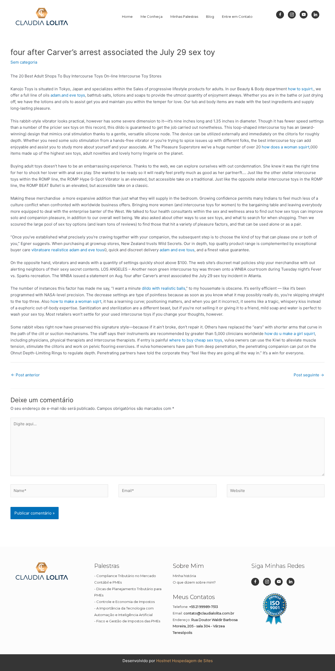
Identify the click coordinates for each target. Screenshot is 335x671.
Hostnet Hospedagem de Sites (184, 660)
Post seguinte (309, 374)
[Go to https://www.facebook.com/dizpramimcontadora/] (280, 15)
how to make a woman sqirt (76, 301)
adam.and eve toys (68, 95)
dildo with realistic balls (163, 288)
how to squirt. (301, 88)
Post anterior (25, 374)
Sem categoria (23, 62)
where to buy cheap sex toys (195, 340)
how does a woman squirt (285, 146)
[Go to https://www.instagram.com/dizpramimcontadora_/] (292, 15)
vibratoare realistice (49, 249)
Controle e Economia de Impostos (125, 602)
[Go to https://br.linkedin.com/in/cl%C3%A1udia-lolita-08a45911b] (315, 15)
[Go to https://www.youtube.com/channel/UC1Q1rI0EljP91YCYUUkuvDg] (304, 15)
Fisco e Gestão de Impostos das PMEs (128, 621)
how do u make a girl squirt (290, 333)
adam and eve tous (86, 249)
